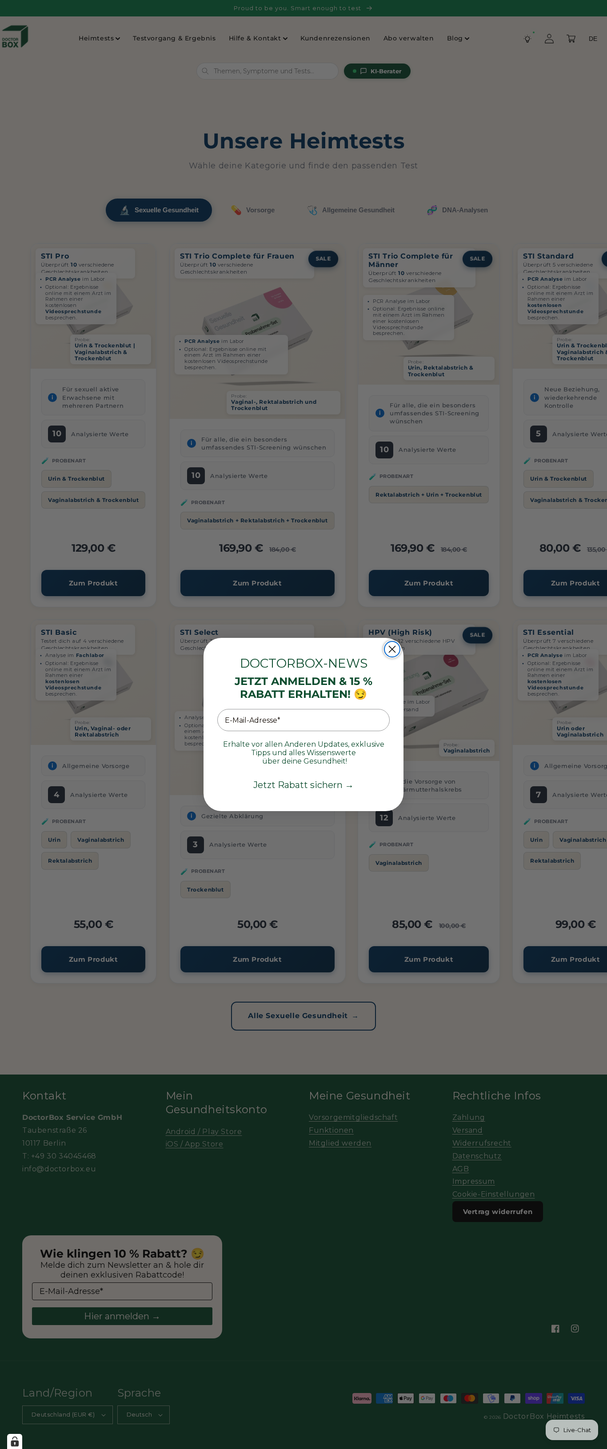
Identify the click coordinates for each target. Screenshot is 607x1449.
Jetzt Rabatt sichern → (303, 785)
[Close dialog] (392, 649)
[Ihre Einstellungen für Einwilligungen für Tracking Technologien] (14, 1441)
